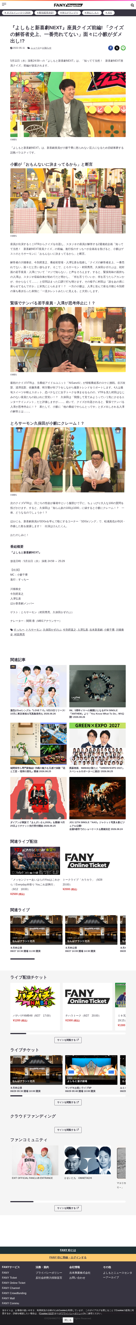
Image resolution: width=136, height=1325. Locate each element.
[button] (132, 5)
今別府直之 (69, 629)
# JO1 (109, 12)
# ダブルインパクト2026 (18, 12)
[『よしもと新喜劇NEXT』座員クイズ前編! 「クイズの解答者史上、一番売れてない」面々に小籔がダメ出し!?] (110, 48)
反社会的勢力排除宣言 (49, 1277)
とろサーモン (34, 629)
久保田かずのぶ (52, 629)
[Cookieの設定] (46, 1313)
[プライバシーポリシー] (72, 1313)
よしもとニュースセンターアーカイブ (117, 1275)
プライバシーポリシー (49, 1272)
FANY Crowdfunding (14, 1293)
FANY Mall (8, 1298)
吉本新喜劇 (96, 629)
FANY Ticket (9, 1277)
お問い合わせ (77, 1277)
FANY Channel (11, 1288)
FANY (5, 1272)
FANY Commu (10, 1303)
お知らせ (46, 48)
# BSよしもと (92, 12)
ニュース (35, 48)
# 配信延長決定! (45, 12)
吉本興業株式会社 (80, 1272)
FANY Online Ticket (13, 1282)
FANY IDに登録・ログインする (68, 1257)
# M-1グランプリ (69, 12)
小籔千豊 (109, 629)
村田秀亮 (19, 634)
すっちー (19, 629)
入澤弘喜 (82, 629)
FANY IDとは (68, 1250)
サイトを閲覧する (66, 1040)
